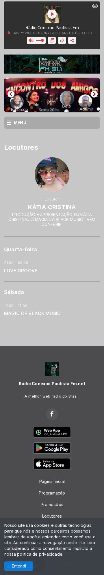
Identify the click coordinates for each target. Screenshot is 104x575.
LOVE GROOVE (21, 271)
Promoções (52, 504)
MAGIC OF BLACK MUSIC (32, 313)
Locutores (52, 516)
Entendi (19, 565)
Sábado (14, 292)
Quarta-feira (20, 249)
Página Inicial (52, 481)
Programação (52, 492)
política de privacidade (39, 554)
